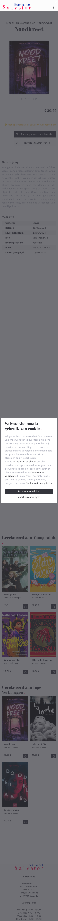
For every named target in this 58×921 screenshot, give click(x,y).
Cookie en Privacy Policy (39, 483)
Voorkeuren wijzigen (29, 497)
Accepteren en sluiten (29, 491)
